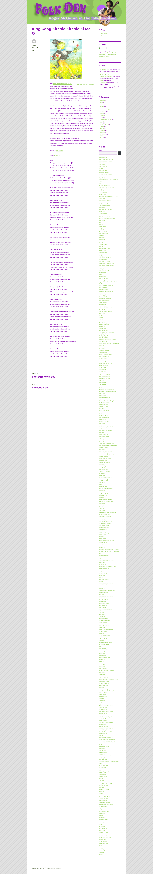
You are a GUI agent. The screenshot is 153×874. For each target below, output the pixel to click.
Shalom (100, 274)
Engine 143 (101, 438)
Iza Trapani (59, 150)
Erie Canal (101, 633)
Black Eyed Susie (103, 166)
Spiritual (102, 136)
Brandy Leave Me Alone (104, 802)
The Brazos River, (103, 782)
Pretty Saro (101, 687)
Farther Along (102, 293)
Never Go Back (102, 194)
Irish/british (103, 112)
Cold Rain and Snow (103, 406)
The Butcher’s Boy (103, 592)
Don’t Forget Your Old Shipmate (106, 332)
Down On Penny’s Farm (104, 248)
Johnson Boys (102, 304)
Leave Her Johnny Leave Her (106, 499)
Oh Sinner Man (102, 272)
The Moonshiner (103, 460)
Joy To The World (103, 601)
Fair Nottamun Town (103, 765)
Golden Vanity (102, 830)
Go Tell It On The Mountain (105, 557)
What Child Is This (103, 828)
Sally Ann (101, 168)
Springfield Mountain (104, 843)
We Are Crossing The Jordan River (107, 455)
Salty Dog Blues (102, 659)
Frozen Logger (102, 534)
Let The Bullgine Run (104, 644)
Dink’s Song (101, 754)
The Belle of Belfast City (104, 386)
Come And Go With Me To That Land (107, 570)
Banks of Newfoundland (104, 462)
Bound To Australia (103, 798)
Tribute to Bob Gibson (104, 836)
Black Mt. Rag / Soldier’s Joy (105, 525)
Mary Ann (101, 246)
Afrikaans (102, 100)
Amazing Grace (102, 328)
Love (101, 117)
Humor (101, 108)
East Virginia (102, 817)
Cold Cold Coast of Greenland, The (107, 804)
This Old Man (102, 393)
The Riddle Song (103, 733)
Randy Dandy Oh (103, 529)
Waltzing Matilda (103, 713)
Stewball (101, 735)
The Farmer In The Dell (104, 378)
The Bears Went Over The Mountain (107, 512)
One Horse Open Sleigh (104, 376)
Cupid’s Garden (102, 367)
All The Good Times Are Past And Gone (108, 373)
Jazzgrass (102, 115)
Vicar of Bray (102, 198)
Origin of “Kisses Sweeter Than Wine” (108, 282)
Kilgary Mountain (103, 750)
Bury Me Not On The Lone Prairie (107, 494)
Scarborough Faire (103, 362)
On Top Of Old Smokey (104, 635)
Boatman (101, 834)
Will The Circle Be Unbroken (105, 311)
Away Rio (101, 577)
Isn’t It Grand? (102, 473)
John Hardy (101, 464)
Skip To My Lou (102, 564)
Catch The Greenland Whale (105, 732)
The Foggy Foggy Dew (104, 336)
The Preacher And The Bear (105, 363)
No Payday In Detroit (103, 555)
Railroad (102, 128)
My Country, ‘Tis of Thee (104, 261)
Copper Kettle (102, 211)
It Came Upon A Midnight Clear (106, 443)
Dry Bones (101, 546)
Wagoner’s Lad (102, 808)
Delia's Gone (102, 700)
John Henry (101, 791)
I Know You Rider (103, 310)
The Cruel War (102, 745)
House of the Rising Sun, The (106, 728)
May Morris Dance (103, 231)
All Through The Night (104, 271)
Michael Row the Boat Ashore (106, 706)
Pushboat (101, 793)
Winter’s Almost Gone (104, 440)
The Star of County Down (105, 200)
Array (101, 102)
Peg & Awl (101, 432)
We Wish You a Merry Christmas (106, 670)
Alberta (100, 824)
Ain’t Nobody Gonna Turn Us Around (107, 347)
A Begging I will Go (103, 334)
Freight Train (102, 313)
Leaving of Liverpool (104, 350)
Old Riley (101, 637)
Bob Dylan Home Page (105, 75)
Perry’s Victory (102, 607)
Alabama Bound (102, 774)
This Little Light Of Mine (104, 600)
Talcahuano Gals (103, 321)
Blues (101, 104)
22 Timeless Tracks (104, 69)
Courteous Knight (103, 297)
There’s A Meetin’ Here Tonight (106, 401)
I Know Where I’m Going (104, 568)
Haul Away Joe (102, 655)
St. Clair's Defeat (103, 622)
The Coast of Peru (103, 495)
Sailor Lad (101, 823)
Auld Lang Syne (102, 758)
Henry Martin (102, 507)
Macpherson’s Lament (104, 267)
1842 (100, 222)
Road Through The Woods (105, 257)
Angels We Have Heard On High (106, 399)
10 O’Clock (101, 163)
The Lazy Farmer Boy (104, 436)
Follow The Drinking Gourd (105, 642)
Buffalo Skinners (103, 841)
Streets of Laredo (103, 720)
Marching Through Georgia (105, 174)
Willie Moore (102, 748)
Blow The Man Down (104, 574)
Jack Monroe (102, 237)
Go (119, 153)
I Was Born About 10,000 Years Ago (107, 187)
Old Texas (101, 778)
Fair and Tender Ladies (104, 585)
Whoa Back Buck (103, 518)
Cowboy (102, 106)
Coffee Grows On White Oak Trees (107, 741)
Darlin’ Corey (102, 562)
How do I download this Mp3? (85, 84)
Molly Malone (102, 614)
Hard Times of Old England (105, 430)
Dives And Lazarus (103, 360)
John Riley (101, 849)
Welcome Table (102, 241)
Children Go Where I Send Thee (106, 624)
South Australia (102, 813)
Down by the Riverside (104, 657)
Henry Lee (101, 425)
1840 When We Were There (105, 217)
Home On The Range (104, 789)
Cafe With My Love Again (105, 298)
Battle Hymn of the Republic (105, 717)
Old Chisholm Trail (103, 542)
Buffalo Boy (101, 315)
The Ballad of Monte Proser (105, 161)
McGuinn (34, 45)
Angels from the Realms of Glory (106, 263)
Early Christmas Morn (104, 172)
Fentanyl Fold (102, 176)
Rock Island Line (103, 707)
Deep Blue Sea (102, 384)
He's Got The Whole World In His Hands (108, 679)
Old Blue (101, 581)
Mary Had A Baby (103, 806)
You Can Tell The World (104, 300)
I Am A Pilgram (102, 694)
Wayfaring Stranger (103, 819)
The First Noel (102, 648)
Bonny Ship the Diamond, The (106, 784)
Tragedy (102, 138)
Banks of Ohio (102, 674)
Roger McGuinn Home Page (107, 86)
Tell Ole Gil (101, 429)
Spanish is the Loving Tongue (106, 711)
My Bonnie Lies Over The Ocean (106, 389)
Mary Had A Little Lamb (104, 620)
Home (101, 80)
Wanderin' (101, 640)
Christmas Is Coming (104, 533)
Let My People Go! (103, 481)
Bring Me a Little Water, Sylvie (106, 722)
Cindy (100, 646)
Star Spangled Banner (104, 746)
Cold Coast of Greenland (105, 838)
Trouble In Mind (102, 769)
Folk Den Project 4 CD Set (106, 76)
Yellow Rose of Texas (104, 410)
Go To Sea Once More (104, 811)
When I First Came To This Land (106, 540)
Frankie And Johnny (103, 365)
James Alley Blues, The (104, 795)
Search (100, 150)
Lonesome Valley (103, 382)
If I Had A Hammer (103, 192)
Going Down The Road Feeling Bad (107, 566)
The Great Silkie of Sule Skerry (106, 596)
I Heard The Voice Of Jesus (105, 451)
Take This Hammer (103, 531)
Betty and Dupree (103, 306)
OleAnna (101, 319)
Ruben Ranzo (102, 627)
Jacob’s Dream (102, 475)
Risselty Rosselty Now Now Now (106, 427)
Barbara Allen (102, 508)
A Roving (101, 544)
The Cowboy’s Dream (104, 280)
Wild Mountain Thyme (104, 685)
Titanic (100, 484)
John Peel (101, 230)
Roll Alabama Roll (103, 352)
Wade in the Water (103, 618)
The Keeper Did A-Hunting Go (106, 291)
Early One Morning (103, 456)
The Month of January (104, 442)
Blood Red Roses (103, 776)
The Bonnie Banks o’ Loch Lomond (107, 339)
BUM (100, 183)
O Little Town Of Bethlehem (105, 354)
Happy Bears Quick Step (104, 189)
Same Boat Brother (103, 233)
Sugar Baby (101, 587)
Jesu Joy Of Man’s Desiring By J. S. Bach (108, 196)
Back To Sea (102, 510)
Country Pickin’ (102, 276)
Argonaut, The (102, 851)
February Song (102, 395)
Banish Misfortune (103, 244)
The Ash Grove (102, 419)
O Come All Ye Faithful (104, 579)
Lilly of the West (103, 752)
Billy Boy (101, 256)
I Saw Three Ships (103, 759)
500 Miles (101, 559)
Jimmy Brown (102, 449)
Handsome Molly (103, 157)
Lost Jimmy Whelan (103, 832)
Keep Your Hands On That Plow (106, 265)
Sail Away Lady (102, 767)
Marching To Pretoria (104, 324)
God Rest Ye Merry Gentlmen (106, 488)
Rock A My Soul (102, 369)
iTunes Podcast (103, 33)
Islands (102, 113)
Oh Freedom (102, 653)
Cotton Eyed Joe (103, 259)
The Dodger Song (103, 284)
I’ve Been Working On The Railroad (107, 453)
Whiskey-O (101, 269)
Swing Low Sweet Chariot (105, 458)
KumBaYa (101, 317)
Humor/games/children (105, 110)
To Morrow (101, 847)
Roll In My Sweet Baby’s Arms (106, 375)
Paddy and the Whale (104, 417)
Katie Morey (102, 611)
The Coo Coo (102, 588)
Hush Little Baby (103, 287)
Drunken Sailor (102, 665)
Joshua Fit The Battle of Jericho (106, 561)
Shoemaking (103, 134)
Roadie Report (103, 82)
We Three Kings (103, 466)
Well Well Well (102, 250)
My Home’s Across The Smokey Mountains (109, 549)
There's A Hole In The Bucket (106, 629)
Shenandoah (102, 676)
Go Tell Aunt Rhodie (103, 678)
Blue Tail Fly (101, 380)
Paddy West (101, 482)
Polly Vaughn (102, 505)
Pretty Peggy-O (102, 295)
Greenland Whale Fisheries (105, 756)
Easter (100, 845)
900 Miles (101, 780)
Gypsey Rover (102, 661)
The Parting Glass (103, 170)
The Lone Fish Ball (103, 337)
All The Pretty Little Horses (105, 521)
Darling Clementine (103, 469)
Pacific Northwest (104, 125)
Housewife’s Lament (104, 603)
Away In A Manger (103, 692)
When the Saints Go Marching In (106, 691)
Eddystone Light (103, 486)
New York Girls (102, 839)
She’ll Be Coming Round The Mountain (108, 445)
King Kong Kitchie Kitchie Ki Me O (62, 83)
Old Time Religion (103, 213)
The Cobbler (102, 490)
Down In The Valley (103, 479)
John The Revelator (103, 785)
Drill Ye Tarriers (102, 538)
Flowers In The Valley (104, 289)
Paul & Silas (101, 497)
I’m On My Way (102, 520)
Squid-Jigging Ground (104, 681)
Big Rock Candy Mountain (105, 523)
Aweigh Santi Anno (103, 254)
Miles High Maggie (103, 323)
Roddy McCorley (103, 709)
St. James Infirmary (103, 689)
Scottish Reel (102, 207)
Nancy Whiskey (102, 724)
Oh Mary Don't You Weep (105, 626)
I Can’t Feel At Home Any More (106, 159)
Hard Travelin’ (102, 220)
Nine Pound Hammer (104, 402)
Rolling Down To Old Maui (105, 516)
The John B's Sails (103, 650)
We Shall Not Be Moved (104, 185)
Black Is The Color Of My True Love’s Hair (108, 492)
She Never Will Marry (104, 527)
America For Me (102, 719)
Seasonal (102, 132)
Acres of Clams (102, 412)
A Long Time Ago (103, 302)
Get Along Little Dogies (104, 771)
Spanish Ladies (102, 652)
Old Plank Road (102, 547)
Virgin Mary (101, 852)
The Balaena (102, 239)
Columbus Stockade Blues (105, 202)
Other (33, 50)
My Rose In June (103, 341)
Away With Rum (102, 468)
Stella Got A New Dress (104, 215)
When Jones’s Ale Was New (105, 477)
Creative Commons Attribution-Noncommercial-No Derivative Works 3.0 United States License (108, 54)
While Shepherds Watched (105, 308)
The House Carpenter (104, 598)
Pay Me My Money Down (104, 514)
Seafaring (102, 130)
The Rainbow (102, 414)
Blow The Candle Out (104, 204)
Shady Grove (102, 243)
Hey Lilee (101, 224)
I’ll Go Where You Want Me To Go (107, 218)
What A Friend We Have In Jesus (106, 285)
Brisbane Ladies (103, 821)
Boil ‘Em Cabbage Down (104, 205)
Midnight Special (103, 252)
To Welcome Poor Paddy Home (106, 501)
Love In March (102, 191)
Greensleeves (102, 616)
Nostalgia (102, 121)
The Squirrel (102, 503)
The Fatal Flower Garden (104, 397)
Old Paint (101, 854)
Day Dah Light (102, 326)
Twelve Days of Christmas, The (106, 737)
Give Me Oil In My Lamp (104, 471)
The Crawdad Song (103, 416)
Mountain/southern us (105, 119)
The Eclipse (101, 408)
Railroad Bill (101, 698)
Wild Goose (101, 810)
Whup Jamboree (103, 605)
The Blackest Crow (103, 404)
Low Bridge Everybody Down (106, 209)
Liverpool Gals (102, 772)
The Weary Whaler (103, 278)
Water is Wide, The (103, 726)
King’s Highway (102, 226)
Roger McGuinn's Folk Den (38, 868)
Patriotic (102, 126)
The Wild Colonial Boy (104, 356)
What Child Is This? (103, 330)
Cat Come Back (102, 371)
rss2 (101, 35)
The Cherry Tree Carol (104, 421)
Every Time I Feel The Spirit (105, 609)
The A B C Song (102, 349)
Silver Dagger (102, 666)
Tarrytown (101, 704)
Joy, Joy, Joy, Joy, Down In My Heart (107, 391)
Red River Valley (103, 631)
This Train (101, 815)
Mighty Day (101, 787)
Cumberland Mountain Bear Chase (107, 743)
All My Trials (101, 702)
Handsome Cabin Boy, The (105, 797)
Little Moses (102, 423)
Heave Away (102, 672)
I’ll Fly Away (101, 536)
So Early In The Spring (104, 639)
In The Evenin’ (102, 826)
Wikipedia (57, 155)
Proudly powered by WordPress (53, 868)
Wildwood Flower (103, 696)
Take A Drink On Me (103, 434)
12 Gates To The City (104, 683)
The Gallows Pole (103, 668)
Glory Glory (101, 594)
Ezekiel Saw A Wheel (104, 663)
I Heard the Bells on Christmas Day (107, 715)
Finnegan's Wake (103, 800)
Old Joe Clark (102, 575)
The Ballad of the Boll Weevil (106, 583)
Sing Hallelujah (102, 178)
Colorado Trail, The (103, 730)
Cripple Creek (102, 572)
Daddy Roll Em (102, 165)
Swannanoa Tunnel (103, 447)
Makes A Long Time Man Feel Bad (107, 739)
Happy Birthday (102, 228)
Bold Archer (101, 235)
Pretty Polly (101, 613)
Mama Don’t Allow (103, 358)
